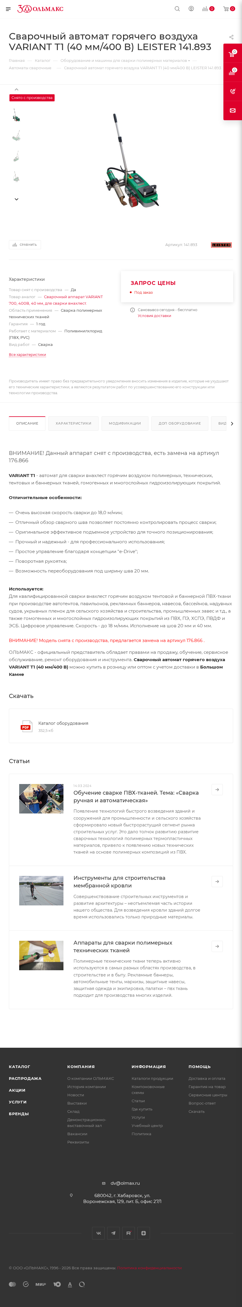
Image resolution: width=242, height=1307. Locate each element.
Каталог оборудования (63, 723)
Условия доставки (154, 315)
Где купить (142, 1109)
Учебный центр (147, 1125)
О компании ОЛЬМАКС (90, 1078)
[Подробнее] (217, 789)
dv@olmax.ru (125, 1183)
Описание (27, 423)
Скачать (197, 1111)
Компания (81, 1066)
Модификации (125, 423)
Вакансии (77, 1133)
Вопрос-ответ (202, 1103)
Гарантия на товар (207, 1086)
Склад (73, 1111)
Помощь (200, 1066)
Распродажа (25, 1078)
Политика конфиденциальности (149, 1267)
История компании (86, 1086)
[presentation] (16, 89)
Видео (225, 423)
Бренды (19, 1113)
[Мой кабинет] (191, 9)
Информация (149, 1066)
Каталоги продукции (152, 1078)
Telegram (113, 1233)
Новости (75, 1095)
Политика (141, 1133)
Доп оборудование (180, 423)
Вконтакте (98, 1233)
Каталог (19, 1066)
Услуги (18, 1102)
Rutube (128, 1233)
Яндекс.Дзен (143, 1233)
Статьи (138, 1100)
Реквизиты (78, 1142)
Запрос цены (153, 283)
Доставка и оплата (207, 1078)
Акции (17, 1090)
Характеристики (73, 423)
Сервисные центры (208, 1095)
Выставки (77, 1103)
